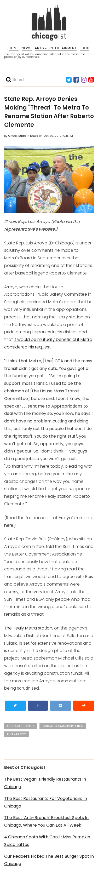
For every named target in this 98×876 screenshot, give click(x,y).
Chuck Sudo (17, 136)
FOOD (84, 48)
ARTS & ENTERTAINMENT (56, 48)
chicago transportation (63, 726)
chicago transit (20, 726)
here (8, 525)
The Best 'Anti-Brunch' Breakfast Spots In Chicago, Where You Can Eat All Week (46, 821)
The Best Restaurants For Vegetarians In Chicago (45, 802)
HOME (13, 48)
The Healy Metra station (28, 628)
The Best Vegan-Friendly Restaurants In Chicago (45, 783)
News (34, 136)
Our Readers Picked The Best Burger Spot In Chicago (49, 860)
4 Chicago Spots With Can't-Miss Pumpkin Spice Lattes (47, 841)
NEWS (27, 48)
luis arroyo (16, 734)
